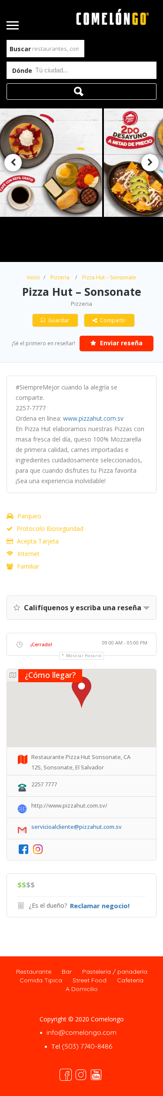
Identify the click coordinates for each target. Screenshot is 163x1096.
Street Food (89, 980)
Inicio (33, 277)
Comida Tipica (41, 980)
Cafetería (130, 980)
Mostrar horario (84, 655)
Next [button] (150, 163)
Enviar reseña (120, 343)
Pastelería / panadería (114, 971)
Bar (67, 971)
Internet (28, 554)
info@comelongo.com (81, 1032)
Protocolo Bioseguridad (50, 528)
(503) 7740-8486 (87, 1046)
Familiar (28, 566)
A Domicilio (82, 989)
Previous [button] (13, 163)
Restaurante (33, 971)
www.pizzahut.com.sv (93, 418)
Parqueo (29, 516)
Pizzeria (60, 277)
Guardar (58, 320)
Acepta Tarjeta (38, 541)
